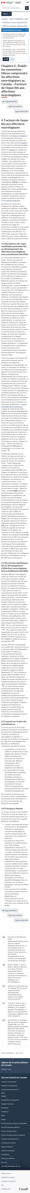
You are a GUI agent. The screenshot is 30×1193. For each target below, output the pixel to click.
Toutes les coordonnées (8, 1082)
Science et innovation (8, 1151)
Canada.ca (4, 19)
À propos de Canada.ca (8, 1181)
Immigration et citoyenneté (9, 1100)
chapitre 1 (23, 136)
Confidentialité (5, 1189)
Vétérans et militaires (8, 1158)
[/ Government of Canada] (11, 2)
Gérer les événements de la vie (10, 1166)
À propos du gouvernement (10, 1089)
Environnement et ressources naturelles (14, 1123)
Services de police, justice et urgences (13, 1135)
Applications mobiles (7, 1177)
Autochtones (5, 1154)
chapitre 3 (12, 150)
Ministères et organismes (9, 1086)
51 (13, 672)
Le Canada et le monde (8, 1143)
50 (13, 641)
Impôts (3, 1119)
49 (4, 629)
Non (13, 59)
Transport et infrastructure (9, 1139)
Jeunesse (4, 1162)
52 (4, 686)
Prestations (4, 1112)
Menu (7, 14)
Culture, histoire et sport (9, 1131)
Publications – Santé (21, 19)
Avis (2, 1185)
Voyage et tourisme (7, 1104)
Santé (11, 19)
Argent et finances (7, 1147)
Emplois (3, 1096)
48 (9, 450)
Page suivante (20, 111)
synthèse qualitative (13, 201)
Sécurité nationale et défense (10, 1127)
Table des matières (15, 106)
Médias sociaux (6, 1173)
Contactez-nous (6, 1069)
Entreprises (4, 1108)
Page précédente (11, 102)
